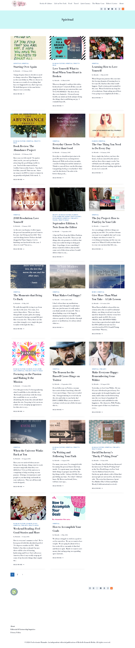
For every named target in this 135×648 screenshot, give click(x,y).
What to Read (64, 220)
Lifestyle (17, 63)
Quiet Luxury (85, 4)
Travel (76, 4)
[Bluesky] (108, 8)
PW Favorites (57, 218)
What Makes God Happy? (67, 295)
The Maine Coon (98, 4)
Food (70, 4)
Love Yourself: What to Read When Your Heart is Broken (67, 72)
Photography (76, 216)
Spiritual (25, 63)
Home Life (60, 216)
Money (67, 216)
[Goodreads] (119, 8)
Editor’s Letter (111, 4)
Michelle (17, 71)
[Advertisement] (24, 609)
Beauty (55, 215)
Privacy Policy (15, 633)
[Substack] (123, 8)
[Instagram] (101, 8)
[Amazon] (115, 8)
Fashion (95, 141)
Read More (18, 94)
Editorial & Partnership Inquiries (22, 629)
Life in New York (60, 4)
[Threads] (105, 8)
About (121, 4)
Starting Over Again (25, 66)
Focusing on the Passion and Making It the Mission (27, 378)
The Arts (74, 218)
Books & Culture (46, 4)
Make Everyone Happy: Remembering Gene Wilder (105, 376)
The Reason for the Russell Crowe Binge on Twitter (66, 376)
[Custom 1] (111, 588)
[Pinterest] (112, 8)
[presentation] (28, 48)
